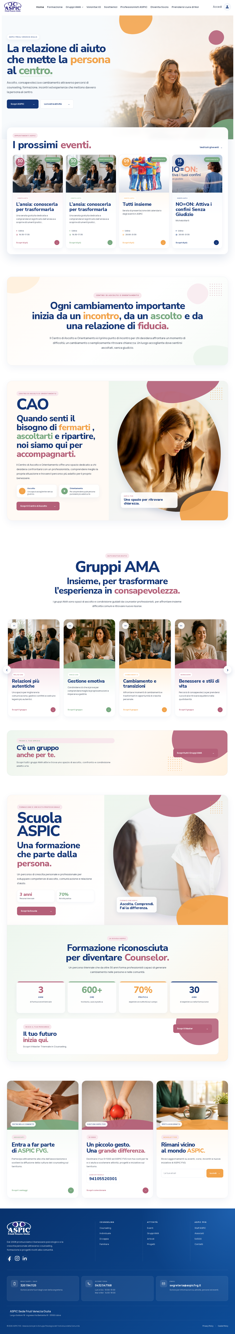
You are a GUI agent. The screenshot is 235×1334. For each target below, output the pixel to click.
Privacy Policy (208, 1326)
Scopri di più (37, 242)
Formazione (55, 7)
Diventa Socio (160, 7)
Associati (199, 1233)
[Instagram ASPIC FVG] (17, 1258)
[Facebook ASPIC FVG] (10, 1258)
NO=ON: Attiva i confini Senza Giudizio (194, 209)
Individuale (105, 1233)
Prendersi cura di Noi (185, 7)
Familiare (104, 1244)
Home (40, 7)
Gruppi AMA (153, 1233)
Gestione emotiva (86, 681)
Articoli (150, 1238)
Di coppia (104, 1238)
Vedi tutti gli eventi (211, 147)
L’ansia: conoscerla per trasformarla (37, 207)
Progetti (151, 1244)
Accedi (217, 7)
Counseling (105, 1228)
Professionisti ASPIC (133, 7)
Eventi (150, 1228)
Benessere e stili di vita (199, 683)
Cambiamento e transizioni (139, 683)
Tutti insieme (137, 204)
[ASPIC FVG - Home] (19, 1228)
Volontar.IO (94, 7)
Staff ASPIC (200, 1228)
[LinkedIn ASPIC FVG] (25, 1258)
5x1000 (198, 1238)
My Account (227, 6)
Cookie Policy (223, 1326)
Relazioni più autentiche (25, 683)
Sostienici (110, 7)
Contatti (199, 1244)
